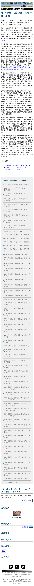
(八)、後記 (16, 169)
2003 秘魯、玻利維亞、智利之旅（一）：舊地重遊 (17, 350)
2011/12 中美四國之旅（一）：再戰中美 (17, 234)
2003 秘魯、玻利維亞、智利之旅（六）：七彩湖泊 (17, 377)
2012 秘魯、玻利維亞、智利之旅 (15, 165)
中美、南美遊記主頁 (10, 482)
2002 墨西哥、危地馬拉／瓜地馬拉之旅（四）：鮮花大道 (16, 404)
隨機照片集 (17, 518)
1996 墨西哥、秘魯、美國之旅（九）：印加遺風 (17, 468)
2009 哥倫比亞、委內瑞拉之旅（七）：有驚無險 (17, 291)
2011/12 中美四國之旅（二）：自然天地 (17, 238)
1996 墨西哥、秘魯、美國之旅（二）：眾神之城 (17, 431)
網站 (2, 9)
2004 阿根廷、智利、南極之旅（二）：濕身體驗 (17, 309)
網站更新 (27, 527)
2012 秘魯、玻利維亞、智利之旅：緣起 (16, 184)
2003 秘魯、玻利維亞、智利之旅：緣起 (16, 346)
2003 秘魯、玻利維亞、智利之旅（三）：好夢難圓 (17, 361)
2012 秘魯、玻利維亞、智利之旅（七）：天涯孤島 (17, 221)
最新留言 (5, 533)
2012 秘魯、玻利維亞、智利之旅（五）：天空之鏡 (17, 210)
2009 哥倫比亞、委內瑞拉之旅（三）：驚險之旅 (17, 269)
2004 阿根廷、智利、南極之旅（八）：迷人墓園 (17, 341)
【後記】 (3, 40)
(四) (21, 167)
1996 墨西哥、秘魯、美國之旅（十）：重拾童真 (17, 474)
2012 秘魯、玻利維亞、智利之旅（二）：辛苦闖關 (17, 194)
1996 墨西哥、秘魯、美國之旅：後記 (16, 478)
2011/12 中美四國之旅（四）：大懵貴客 (17, 245)
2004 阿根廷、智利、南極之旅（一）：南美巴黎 (17, 303)
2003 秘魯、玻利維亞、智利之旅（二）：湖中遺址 (17, 355)
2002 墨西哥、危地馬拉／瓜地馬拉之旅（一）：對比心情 (16, 388)
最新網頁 (5, 524)
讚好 (30, 500)
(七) (9, 169)
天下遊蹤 (21, 9)
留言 (11, 9)
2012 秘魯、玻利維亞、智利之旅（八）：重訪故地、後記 (17, 226)
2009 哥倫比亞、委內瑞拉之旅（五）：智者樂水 (17, 280)
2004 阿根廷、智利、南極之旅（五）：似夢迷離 (17, 325)
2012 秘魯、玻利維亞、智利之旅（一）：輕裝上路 (17, 189)
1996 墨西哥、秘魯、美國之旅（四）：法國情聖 (17, 441)
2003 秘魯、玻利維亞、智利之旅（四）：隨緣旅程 (17, 366)
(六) (5, 169)
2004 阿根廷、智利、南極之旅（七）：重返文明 (17, 336)
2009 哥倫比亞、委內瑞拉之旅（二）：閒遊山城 (17, 264)
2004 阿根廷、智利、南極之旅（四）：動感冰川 (17, 319)
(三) (17, 167)
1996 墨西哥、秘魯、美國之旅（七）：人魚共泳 (17, 458)
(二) (13, 167)
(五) (26, 167)
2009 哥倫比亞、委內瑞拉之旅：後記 (16, 295)
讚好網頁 (5, 546)
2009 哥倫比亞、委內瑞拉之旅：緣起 (16, 254)
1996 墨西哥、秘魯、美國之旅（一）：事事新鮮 (17, 425)
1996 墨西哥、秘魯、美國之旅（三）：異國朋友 (17, 436)
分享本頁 (5, 557)
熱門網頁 (5, 540)
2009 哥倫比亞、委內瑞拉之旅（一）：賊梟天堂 (17, 258)
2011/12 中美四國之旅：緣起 (13, 231)
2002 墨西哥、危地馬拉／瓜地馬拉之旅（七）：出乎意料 (16, 420)
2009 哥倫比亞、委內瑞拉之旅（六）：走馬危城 (17, 285)
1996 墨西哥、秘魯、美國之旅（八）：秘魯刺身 (17, 463)
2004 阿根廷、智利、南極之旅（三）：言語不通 (17, 314)
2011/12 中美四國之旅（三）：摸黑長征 (17, 242)
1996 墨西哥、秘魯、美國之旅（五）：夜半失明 (17, 447)
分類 (15, 9)
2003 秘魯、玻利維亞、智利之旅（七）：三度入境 (17, 382)
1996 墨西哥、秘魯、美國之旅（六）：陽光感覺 (17, 452)
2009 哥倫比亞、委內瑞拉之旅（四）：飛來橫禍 (17, 275)
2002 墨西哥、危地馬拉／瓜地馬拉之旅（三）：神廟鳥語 (16, 398)
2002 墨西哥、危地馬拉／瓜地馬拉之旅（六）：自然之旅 (16, 415)
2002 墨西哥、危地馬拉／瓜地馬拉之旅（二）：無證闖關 (16, 393)
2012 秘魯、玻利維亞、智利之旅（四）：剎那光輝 (17, 205)
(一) (8, 167)
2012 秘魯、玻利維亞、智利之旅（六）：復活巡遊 (17, 216)
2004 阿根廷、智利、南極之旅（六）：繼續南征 (17, 330)
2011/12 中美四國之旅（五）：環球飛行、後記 (17, 250)
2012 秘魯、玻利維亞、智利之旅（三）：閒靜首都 (17, 199)
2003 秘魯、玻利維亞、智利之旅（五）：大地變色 (17, 371)
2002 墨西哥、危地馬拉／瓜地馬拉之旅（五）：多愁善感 (16, 409)
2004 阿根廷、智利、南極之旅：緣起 (16, 299)
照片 (7, 9)
